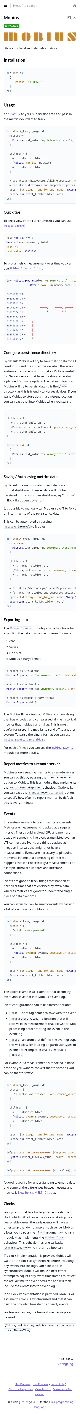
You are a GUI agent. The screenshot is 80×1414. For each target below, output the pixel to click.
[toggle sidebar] (5, 5)
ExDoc (24, 1402)
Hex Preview (40, 1384)
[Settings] (74, 6)
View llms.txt (43, 1389)
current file (58, 1384)
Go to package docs (21, 1389)
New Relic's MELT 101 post (36, 1193)
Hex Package (23, 1384)
